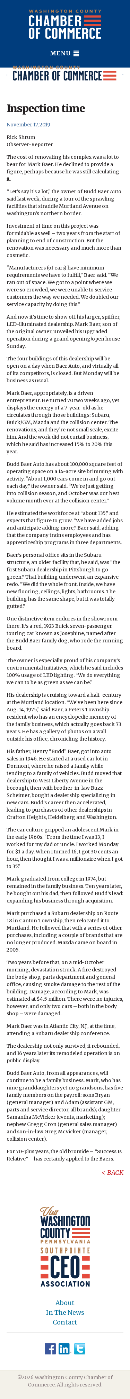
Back (115, 1173)
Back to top (95, 1393)
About (65, 1303)
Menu (61, 53)
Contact (65, 1322)
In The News (65, 1313)
